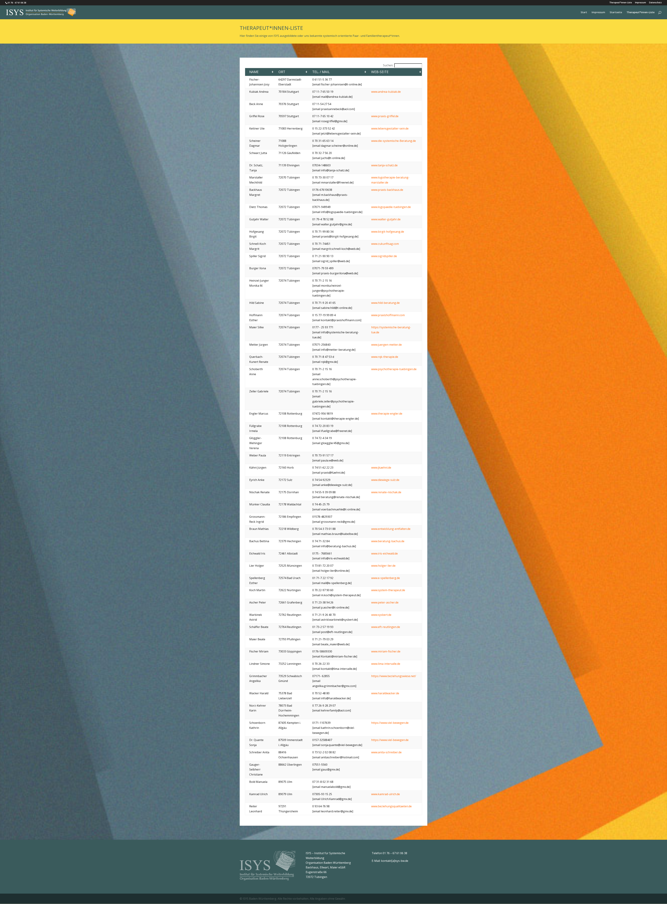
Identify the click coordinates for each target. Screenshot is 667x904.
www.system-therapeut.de (388, 590)
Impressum (640, 3)
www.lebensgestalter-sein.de (390, 128)
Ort (281, 71)
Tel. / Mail (321, 71)
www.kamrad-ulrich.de (385, 794)
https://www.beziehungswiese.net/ (393, 676)
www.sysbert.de (381, 615)
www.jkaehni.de (381, 467)
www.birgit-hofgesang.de (387, 232)
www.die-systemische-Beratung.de (393, 141)
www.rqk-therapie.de (384, 357)
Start (584, 12)
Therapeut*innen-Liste (620, 3)
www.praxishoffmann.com (388, 315)
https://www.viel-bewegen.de (390, 723)
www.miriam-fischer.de (385, 651)
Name (254, 71)
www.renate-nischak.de (386, 492)
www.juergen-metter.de (386, 345)
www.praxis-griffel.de (384, 116)
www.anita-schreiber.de (386, 752)
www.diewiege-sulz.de (385, 480)
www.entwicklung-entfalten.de (390, 529)
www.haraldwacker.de (385, 693)
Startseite (616, 12)
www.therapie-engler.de (386, 413)
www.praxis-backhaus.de (387, 190)
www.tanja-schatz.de (384, 165)
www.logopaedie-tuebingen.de (391, 207)
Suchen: (388, 65)
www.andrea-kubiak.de (386, 92)
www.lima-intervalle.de (385, 664)
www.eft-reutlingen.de (385, 627)
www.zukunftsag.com (385, 244)
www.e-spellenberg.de (385, 578)
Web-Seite (380, 71)
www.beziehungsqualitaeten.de (391, 806)
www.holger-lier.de (383, 566)
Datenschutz (655, 3)
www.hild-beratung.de (385, 303)
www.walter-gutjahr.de (386, 219)
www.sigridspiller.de (384, 256)
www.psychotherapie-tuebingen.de (394, 369)
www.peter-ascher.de (384, 602)
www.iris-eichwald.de (384, 553)
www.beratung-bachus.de (387, 541)
